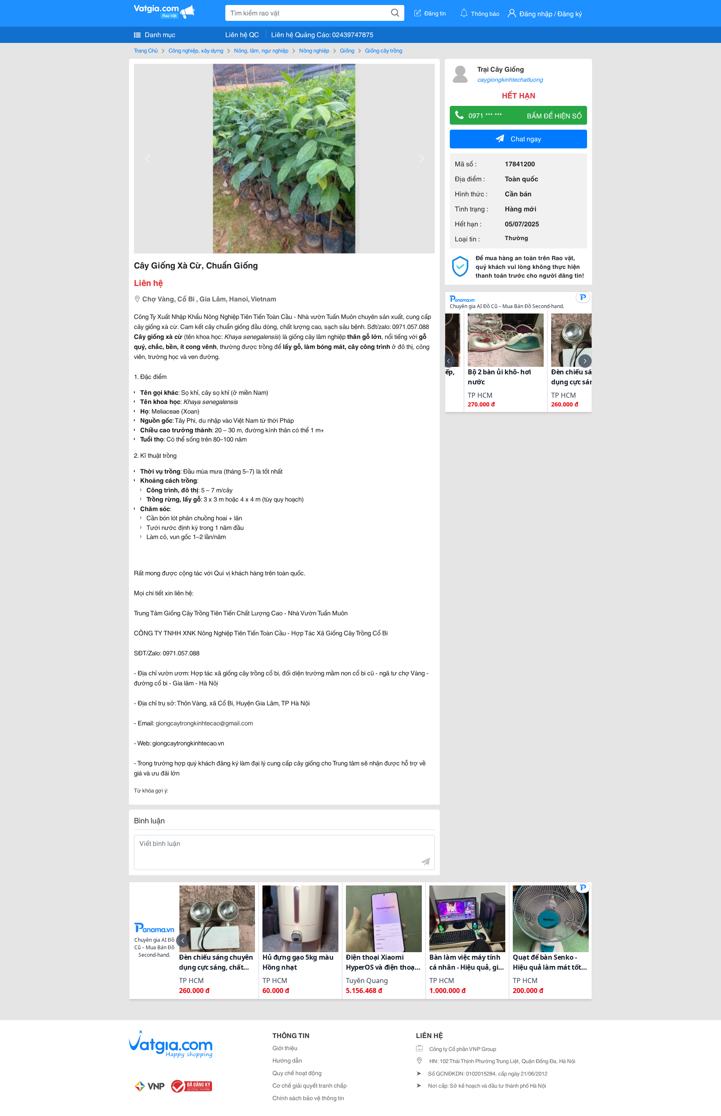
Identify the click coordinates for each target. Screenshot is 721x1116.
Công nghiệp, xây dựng (196, 50)
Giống (347, 50)
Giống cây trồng (383, 50)
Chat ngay (526, 138)
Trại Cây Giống (500, 68)
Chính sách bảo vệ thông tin (308, 1097)
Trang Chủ (146, 50)
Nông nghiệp (314, 50)
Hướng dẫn (287, 1060)
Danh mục (159, 34)
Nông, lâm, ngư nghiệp (261, 50)
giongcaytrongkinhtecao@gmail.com (204, 722)
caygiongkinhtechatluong (510, 79)
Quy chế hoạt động (297, 1072)
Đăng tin (435, 13)
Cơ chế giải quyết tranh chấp (309, 1085)
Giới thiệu (284, 1047)
